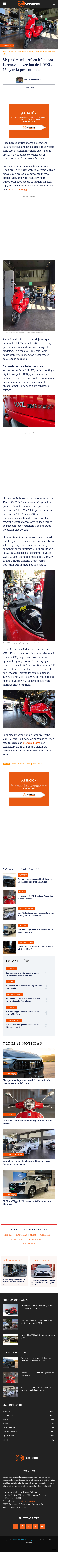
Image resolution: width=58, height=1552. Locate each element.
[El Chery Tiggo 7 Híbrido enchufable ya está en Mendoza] (9, 930)
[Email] (38, 95)
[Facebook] (7, 95)
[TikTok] (29, 1526)
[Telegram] (44, 95)
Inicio (4, 52)
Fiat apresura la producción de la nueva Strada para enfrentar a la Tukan (22, 974)
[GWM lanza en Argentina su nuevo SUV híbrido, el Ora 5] (9, 947)
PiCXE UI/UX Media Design (23, 1540)
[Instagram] (22, 1526)
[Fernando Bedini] (20, 79)
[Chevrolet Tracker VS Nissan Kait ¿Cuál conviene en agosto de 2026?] (10, 1324)
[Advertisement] (29, 227)
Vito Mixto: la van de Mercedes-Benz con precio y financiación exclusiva (23, 1000)
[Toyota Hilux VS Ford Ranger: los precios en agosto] (10, 1339)
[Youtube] (42, 1526)
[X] (13, 95)
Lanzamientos (26, 942)
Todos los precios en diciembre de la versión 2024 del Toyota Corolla (43, 1282)
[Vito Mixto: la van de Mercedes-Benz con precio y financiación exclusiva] (9, 913)
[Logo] (29, 4)
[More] (51, 95)
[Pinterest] (19, 95)
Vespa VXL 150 (38, 764)
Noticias (10, 52)
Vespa (28, 764)
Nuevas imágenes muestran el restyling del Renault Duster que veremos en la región (14, 1282)
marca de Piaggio (19, 189)
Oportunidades (26, 909)
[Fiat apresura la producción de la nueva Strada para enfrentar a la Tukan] (9, 880)
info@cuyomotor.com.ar (27, 1501)
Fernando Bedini (35, 79)
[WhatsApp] (25, 95)
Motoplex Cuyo (31, 742)
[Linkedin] (32, 95)
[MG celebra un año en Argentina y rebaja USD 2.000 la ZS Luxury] (10, 1310)
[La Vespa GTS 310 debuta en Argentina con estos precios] (9, 897)
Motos (22, 892)
